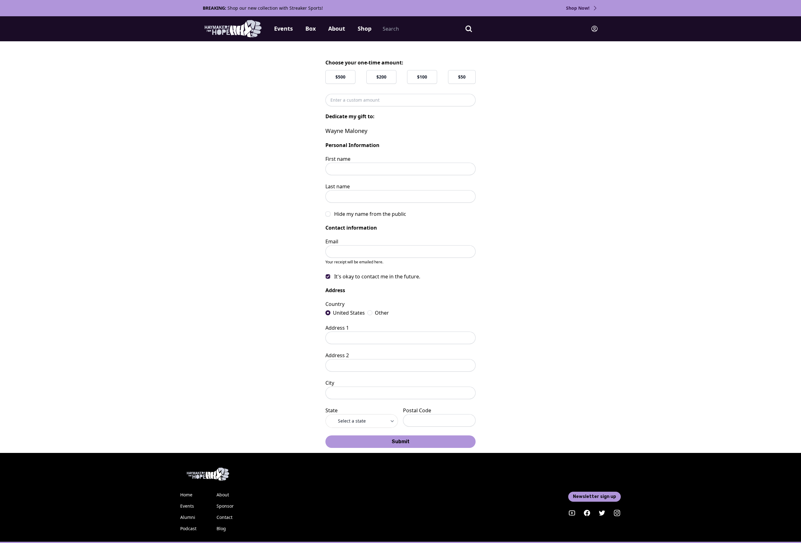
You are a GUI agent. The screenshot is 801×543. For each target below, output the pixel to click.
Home (186, 495)
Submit (401, 441)
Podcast (188, 528)
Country (334, 304)
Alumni (187, 517)
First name (337, 158)
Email (331, 241)
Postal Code (417, 410)
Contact (224, 517)
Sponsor (225, 506)
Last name (337, 186)
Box (310, 28)
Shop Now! (577, 8)
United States (349, 312)
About (336, 28)
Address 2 (337, 355)
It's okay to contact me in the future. (377, 276)
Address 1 (337, 327)
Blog (221, 528)
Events (283, 28)
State (331, 410)
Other (382, 312)
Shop (364, 28)
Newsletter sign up (594, 496)
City (329, 382)
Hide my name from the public (370, 214)
